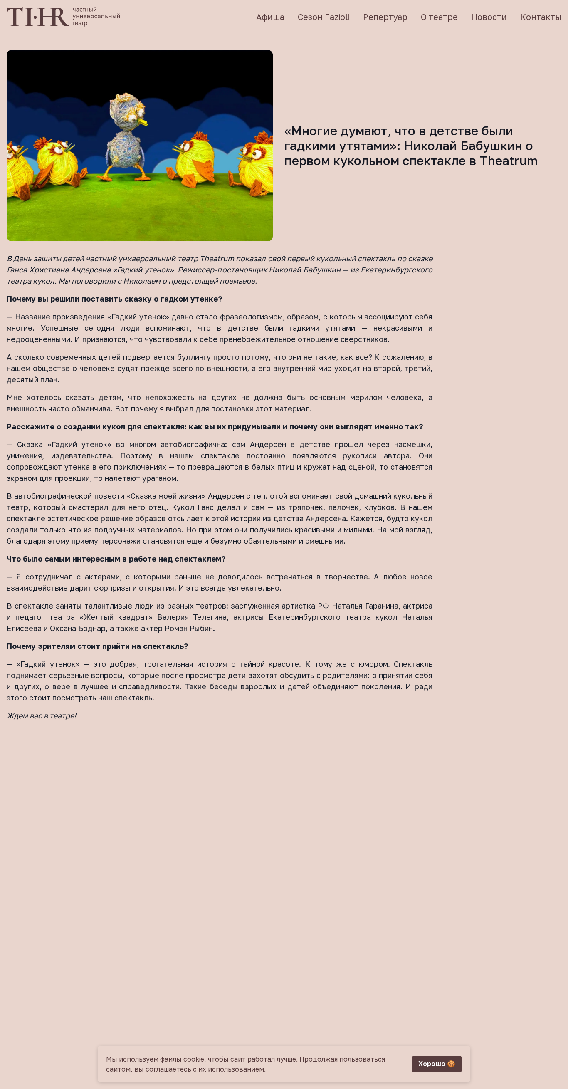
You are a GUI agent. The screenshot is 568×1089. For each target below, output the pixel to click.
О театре (439, 17)
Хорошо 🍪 (436, 1063)
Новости (489, 17)
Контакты (540, 17)
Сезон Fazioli (324, 17)
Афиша (270, 17)
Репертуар (385, 17)
